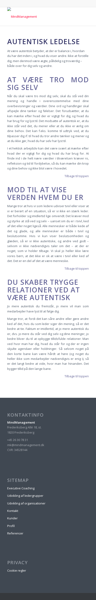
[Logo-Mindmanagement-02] (39, 16)
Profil (11, 526)
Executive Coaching (20, 488)
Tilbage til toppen (77, 176)
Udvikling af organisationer (26, 503)
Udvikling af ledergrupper (25, 496)
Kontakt (12, 511)
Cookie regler (16, 570)
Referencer (15, 533)
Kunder (12, 518)
